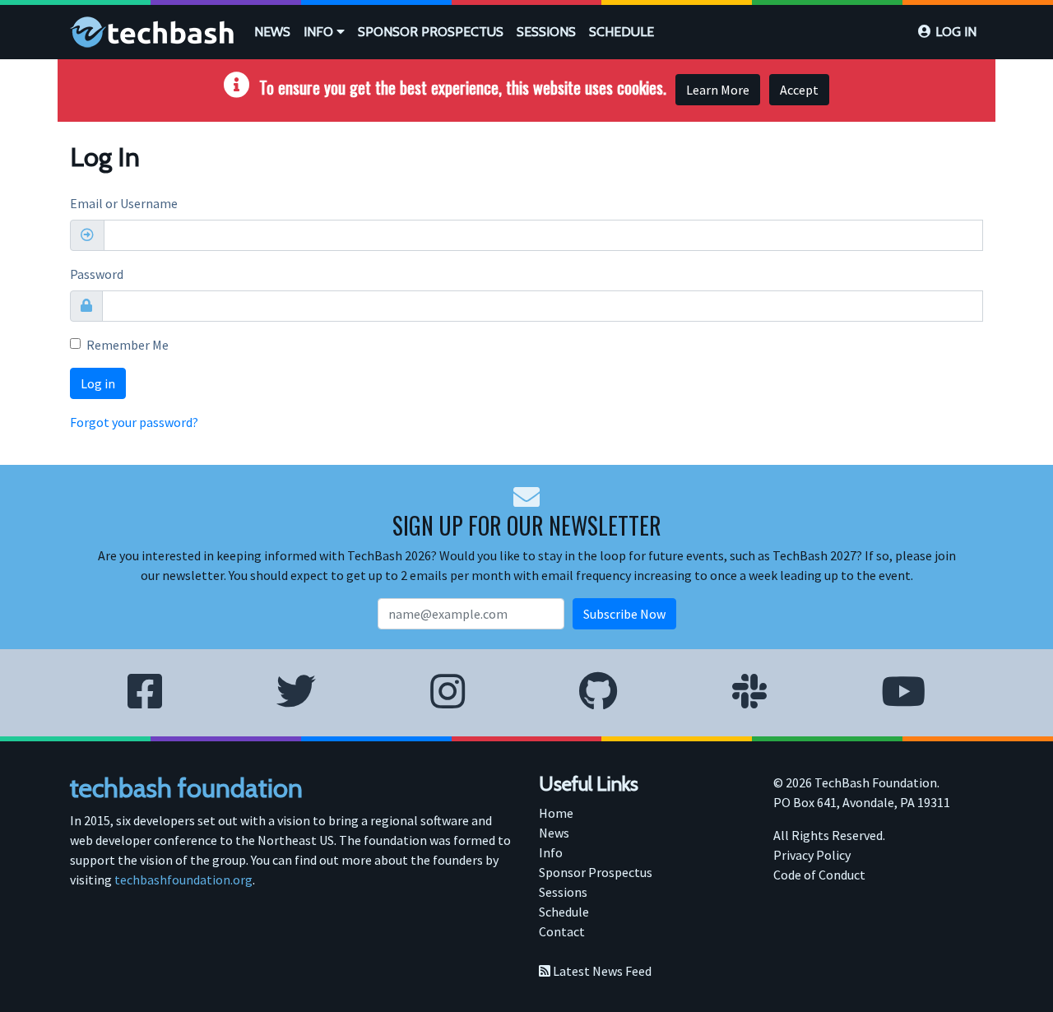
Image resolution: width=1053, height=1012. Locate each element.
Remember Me (127, 345)
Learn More (717, 89)
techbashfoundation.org (183, 879)
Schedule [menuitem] (564, 911)
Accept (799, 89)
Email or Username (124, 203)
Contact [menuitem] (562, 931)
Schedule (621, 31)
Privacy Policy (812, 855)
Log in (955, 31)
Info (320, 31)
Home (556, 813)
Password (96, 274)
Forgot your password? (134, 422)
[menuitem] (272, 32)
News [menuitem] (554, 832)
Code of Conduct (819, 874)
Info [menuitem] (551, 852)
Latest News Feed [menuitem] (601, 971)
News (272, 31)
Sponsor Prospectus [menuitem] (595, 872)
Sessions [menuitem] (563, 892)
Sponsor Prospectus (430, 31)
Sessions (546, 31)
